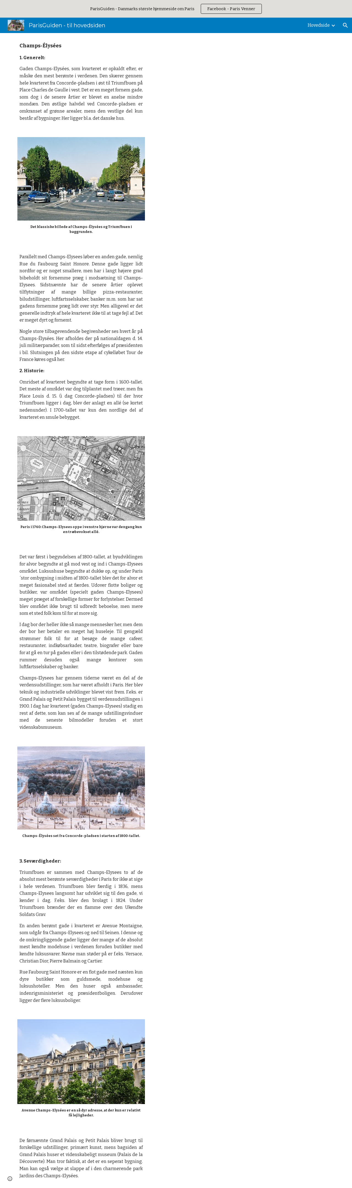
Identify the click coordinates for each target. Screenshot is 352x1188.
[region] (176, 9)
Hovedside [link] (319, 25)
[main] (81, 82)
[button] (345, 25)
